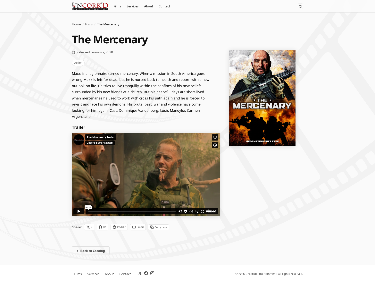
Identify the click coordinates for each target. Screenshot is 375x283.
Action (78, 62)
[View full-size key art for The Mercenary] (262, 98)
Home (76, 24)
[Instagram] (152, 274)
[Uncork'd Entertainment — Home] (90, 6)
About (148, 6)
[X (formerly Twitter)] (140, 274)
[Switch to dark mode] (300, 6)
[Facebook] (146, 274)
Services (133, 6)
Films (117, 6)
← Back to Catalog (91, 251)
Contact (164, 6)
